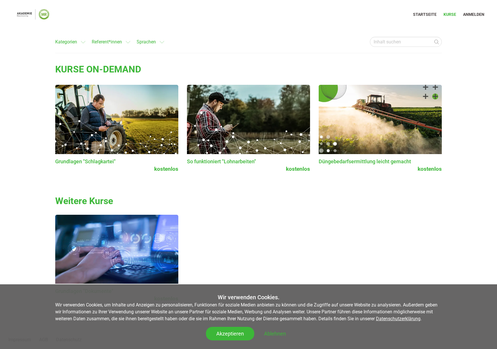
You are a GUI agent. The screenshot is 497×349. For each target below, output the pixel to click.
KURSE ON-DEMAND (98, 69)
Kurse (450, 14)
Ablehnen (275, 334)
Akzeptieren (230, 334)
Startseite (425, 14)
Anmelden (473, 14)
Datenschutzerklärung (398, 318)
